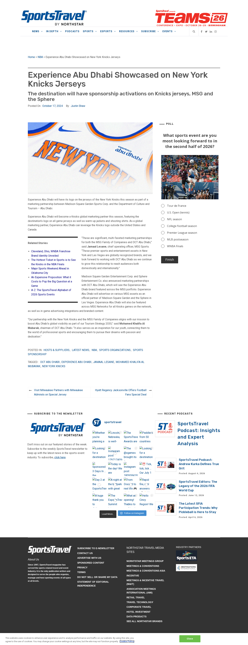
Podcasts (72, 31)
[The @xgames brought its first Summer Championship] (131, 453)
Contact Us (85, 553)
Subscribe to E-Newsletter (95, 548)
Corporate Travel (139, 607)
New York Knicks (53, 366)
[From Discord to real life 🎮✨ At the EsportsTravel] (131, 485)
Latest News (80, 350)
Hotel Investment (138, 611)
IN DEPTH (52, 31)
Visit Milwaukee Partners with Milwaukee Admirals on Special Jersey (58, 392)
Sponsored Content (90, 562)
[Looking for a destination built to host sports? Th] (99, 453)
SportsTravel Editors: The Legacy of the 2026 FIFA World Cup (198, 486)
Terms (81, 572)
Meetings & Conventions (143, 566)
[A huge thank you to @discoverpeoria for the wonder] (99, 501)
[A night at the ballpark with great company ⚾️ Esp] (115, 485)
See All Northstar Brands (144, 621)
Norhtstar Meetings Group (145, 561)
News (35, 31)
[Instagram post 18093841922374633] (131, 469)
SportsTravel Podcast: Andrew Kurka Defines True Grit (199, 464)
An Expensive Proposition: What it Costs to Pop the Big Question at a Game (51, 281)
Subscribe (148, 31)
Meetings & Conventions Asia (146, 570)
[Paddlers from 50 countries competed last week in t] (147, 438)
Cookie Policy (127, 641)
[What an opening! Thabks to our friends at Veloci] (131, 501)
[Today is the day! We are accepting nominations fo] (115, 469)
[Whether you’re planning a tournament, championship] (99, 438)
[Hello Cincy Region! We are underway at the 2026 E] (147, 501)
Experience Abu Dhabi (76, 362)
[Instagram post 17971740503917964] (115, 453)
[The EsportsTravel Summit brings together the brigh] (115, 501)
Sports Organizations (115, 350)
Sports (88, 31)
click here (60, 457)
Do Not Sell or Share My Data (97, 577)
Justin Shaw (78, 106)
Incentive (133, 575)
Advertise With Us (89, 558)
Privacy (82, 567)
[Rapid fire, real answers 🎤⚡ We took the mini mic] (147, 485)
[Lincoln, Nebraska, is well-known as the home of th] (115, 438)
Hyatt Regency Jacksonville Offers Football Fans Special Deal (120, 392)
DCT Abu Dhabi (50, 362)
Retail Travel (136, 597)
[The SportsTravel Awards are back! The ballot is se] (131, 438)
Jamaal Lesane (103, 362)
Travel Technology (140, 602)
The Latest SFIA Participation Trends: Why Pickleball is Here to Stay (198, 508)
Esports (106, 31)
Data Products (136, 616)
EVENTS (167, 31)
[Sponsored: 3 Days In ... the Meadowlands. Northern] (99, 469)
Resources (126, 31)
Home (31, 57)
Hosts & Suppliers (57, 350)
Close (190, 638)
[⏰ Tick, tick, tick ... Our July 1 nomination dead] (147, 469)
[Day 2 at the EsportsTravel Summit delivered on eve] (99, 485)
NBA (40, 57)
